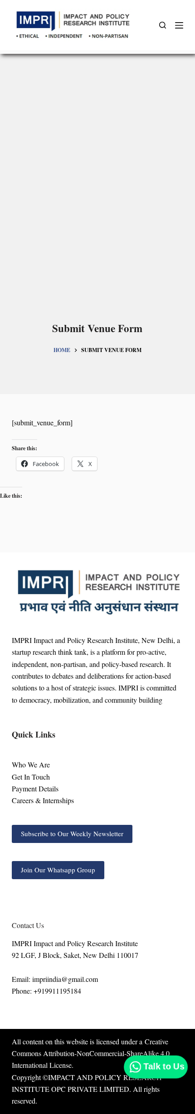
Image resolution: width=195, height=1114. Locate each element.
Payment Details (35, 788)
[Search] (162, 25)
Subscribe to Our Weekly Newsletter (72, 833)
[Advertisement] (97, 192)
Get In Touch (31, 776)
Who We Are (31, 764)
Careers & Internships (43, 800)
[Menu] (179, 25)
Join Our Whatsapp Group (58, 869)
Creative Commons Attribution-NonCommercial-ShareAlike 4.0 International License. (91, 1053)
